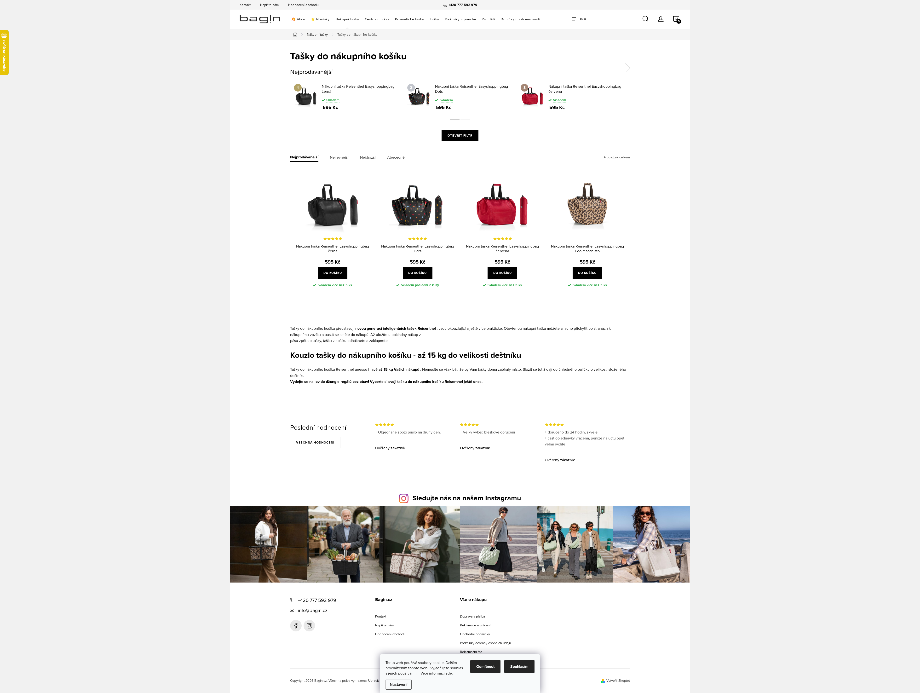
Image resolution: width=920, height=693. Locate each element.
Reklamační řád (471, 652)
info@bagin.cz (312, 610)
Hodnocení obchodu (303, 4)
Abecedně (396, 157)
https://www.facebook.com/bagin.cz (296, 625)
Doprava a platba (472, 616)
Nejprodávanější (304, 157)
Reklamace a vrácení (475, 625)
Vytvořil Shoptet (618, 680)
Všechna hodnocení (315, 442)
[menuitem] (298, 19)
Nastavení (398, 684)
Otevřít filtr (460, 135)
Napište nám (269, 4)
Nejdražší (368, 157)
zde (449, 673)
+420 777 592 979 (317, 600)
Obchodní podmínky (475, 634)
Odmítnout (485, 666)
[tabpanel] (346, 97)
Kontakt (245, 4)
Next (627, 68)
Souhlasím (519, 666)
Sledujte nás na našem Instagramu (467, 498)
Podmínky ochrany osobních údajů (485, 643)
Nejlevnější (339, 157)
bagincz (309, 625)
